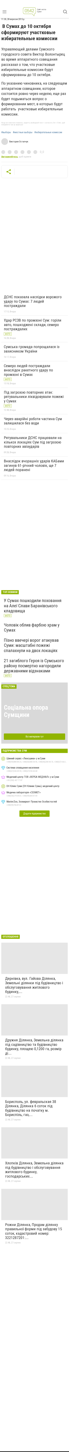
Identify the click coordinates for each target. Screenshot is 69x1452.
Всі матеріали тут (35, 736)
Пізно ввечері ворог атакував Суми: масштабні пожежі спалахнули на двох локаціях (31, 645)
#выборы (6, 132)
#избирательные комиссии (48, 132)
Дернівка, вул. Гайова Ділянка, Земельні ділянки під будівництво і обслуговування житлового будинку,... (34, 985)
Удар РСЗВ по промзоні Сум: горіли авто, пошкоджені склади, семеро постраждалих (32, 324)
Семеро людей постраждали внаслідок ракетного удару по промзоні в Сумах (28, 370)
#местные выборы (22, 132)
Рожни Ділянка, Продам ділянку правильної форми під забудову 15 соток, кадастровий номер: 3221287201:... (33, 1231)
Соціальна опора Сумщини (26, 711)
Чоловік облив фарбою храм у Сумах (32, 627)
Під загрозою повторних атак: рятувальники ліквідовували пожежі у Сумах (34, 396)
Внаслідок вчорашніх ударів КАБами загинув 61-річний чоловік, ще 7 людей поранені (34, 465)
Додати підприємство (34, 813)
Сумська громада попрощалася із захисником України (31, 349)
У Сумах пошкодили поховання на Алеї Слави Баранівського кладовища (32, 605)
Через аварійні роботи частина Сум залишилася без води (33, 421)
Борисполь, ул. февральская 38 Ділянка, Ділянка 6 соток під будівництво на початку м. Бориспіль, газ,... (30, 1108)
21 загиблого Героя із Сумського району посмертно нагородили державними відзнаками (34, 665)
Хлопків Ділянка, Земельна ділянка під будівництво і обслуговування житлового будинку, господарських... (34, 1170)
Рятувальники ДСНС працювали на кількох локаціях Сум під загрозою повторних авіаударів (33, 442)
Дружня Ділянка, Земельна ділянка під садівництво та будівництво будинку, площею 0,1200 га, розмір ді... (34, 1047)
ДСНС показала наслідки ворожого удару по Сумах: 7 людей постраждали (33, 301)
